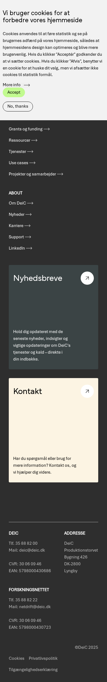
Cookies (16, 658)
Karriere (16, 225)
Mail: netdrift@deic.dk (30, 607)
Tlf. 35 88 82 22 (23, 600)
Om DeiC (17, 203)
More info (12, 85)
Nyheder (16, 214)
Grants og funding (26, 129)
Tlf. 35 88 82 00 (23, 543)
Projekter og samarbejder (32, 174)
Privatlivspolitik (43, 658)
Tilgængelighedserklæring (33, 669)
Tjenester (17, 151)
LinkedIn (17, 248)
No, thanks (17, 106)
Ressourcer (19, 140)
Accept (13, 92)
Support (16, 237)
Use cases (18, 163)
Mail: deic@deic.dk (27, 550)
